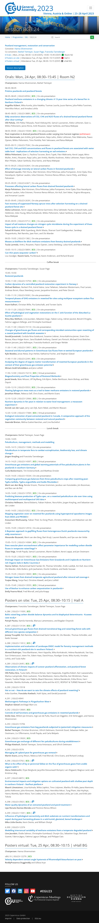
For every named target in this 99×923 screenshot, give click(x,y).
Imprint (8, 918)
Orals (8, 55)
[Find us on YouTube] (32, 891)
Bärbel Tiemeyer (25, 51)
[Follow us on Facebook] (13, 891)
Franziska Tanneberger (55, 51)
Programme (18, 37)
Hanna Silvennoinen (23, 48)
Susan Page (39, 51)
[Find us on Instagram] (26, 891)
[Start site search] (92, 37)
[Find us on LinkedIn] (20, 891)
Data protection (23, 918)
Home (7, 37)
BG (26, 37)
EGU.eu (38, 918)
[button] (52, 37)
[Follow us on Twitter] (7, 891)
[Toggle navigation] (90, 7)
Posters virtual (12, 61)
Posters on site (12, 58)
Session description (15, 68)
